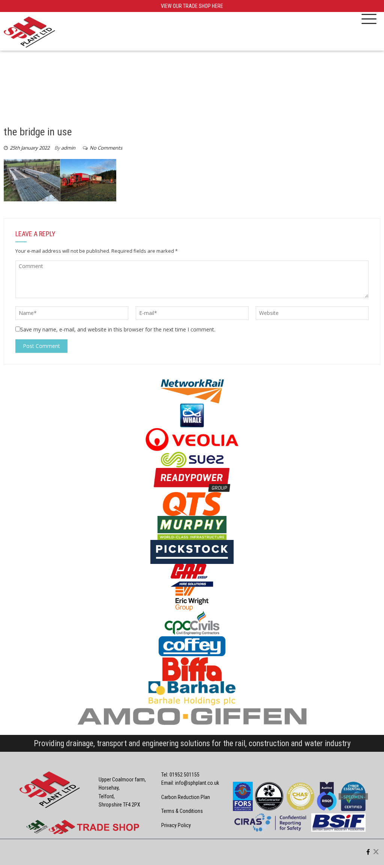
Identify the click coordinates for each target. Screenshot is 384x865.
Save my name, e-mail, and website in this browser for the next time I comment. (117, 329)
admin (68, 147)
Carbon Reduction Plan (185, 797)
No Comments (106, 147)
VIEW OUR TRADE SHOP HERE (192, 6)
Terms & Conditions (182, 811)
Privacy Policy (176, 825)
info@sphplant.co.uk (197, 783)
